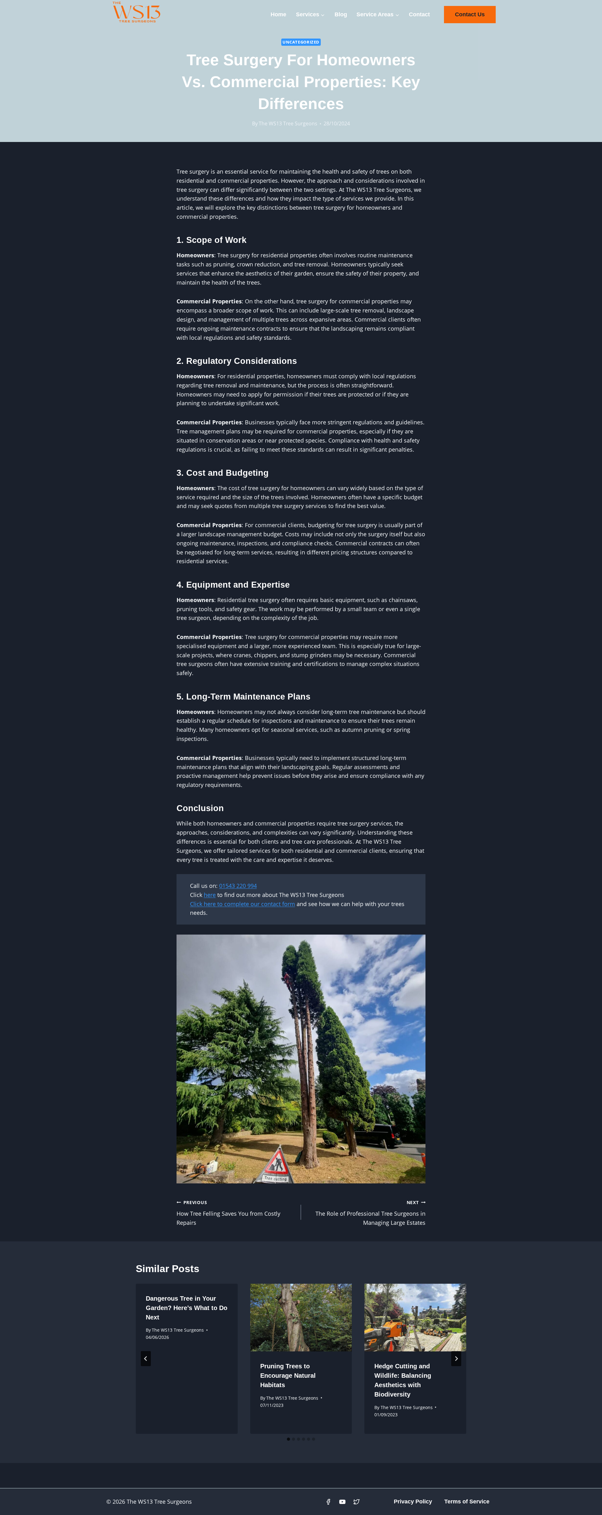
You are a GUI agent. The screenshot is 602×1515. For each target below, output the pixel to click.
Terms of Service (466, 1501)
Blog (341, 14)
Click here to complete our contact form (242, 904)
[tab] (288, 1439)
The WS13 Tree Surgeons (288, 123)
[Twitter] (356, 1502)
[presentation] (301, 1317)
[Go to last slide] (146, 1358)
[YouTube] (342, 1502)
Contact (419, 14)
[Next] (456, 1358)
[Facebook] (328, 1502)
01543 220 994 (238, 885)
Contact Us (470, 14)
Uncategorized (301, 42)
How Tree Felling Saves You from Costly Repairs (228, 1213)
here (210, 895)
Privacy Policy (413, 1501)
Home (278, 14)
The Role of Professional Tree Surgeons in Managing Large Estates (370, 1213)
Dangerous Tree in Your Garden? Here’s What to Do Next (186, 1308)
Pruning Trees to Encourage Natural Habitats (288, 1375)
